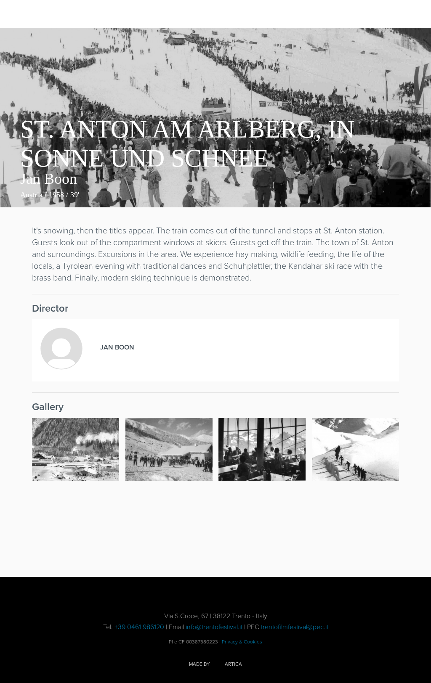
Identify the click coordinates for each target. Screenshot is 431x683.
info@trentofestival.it (214, 626)
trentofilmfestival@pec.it (294, 626)
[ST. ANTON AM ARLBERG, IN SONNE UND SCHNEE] (75, 449)
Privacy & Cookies (242, 641)
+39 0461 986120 (139, 626)
